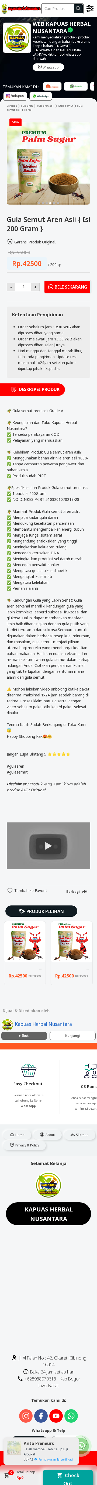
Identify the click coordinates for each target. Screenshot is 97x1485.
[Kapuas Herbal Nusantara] (20, 8)
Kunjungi (72, 1035)
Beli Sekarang (71, 287)
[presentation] (11, 159)
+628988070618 (39, 1379)
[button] (39, 203)
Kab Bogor (70, 1379)
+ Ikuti (24, 1035)
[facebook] (52, 904)
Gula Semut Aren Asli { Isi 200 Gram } (41, 967)
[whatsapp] (80, 904)
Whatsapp (50, 67)
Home (20, 1134)
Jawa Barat (48, 1386)
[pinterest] (71, 904)
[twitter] (61, 904)
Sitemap (82, 1134)
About (50, 1134)
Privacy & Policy (27, 1145)
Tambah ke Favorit (30, 890)
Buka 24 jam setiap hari (51, 1372)
